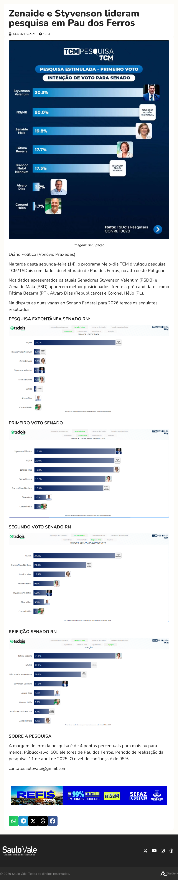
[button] (13, 821)
